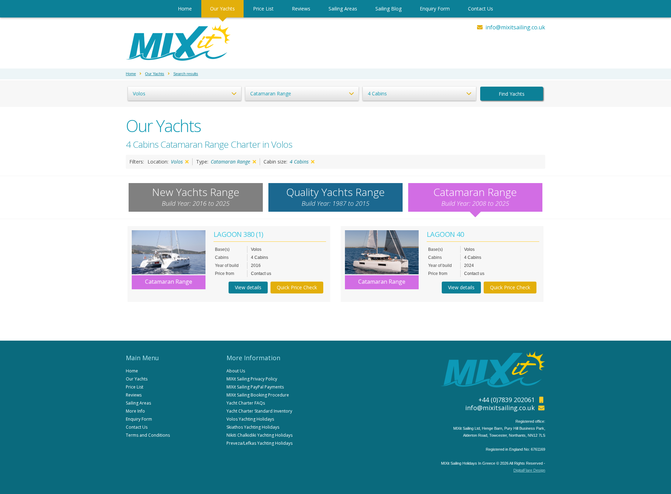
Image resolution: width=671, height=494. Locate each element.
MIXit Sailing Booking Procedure (257, 395)
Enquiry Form (435, 8)
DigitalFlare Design (529, 470)
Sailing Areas (343, 8)
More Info (135, 411)
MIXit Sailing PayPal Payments (255, 387)
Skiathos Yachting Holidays (252, 427)
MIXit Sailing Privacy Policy (251, 379)
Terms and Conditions (148, 435)
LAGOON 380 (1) (239, 234)
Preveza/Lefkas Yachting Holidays (259, 443)
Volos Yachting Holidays (250, 419)
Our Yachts (222, 8)
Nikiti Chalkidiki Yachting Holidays (259, 435)
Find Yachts (512, 93)
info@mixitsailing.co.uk (515, 27)
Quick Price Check (297, 287)
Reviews (301, 8)
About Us (235, 371)
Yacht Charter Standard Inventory (259, 411)
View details (248, 287)
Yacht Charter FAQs (245, 403)
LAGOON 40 (445, 234)
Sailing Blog (388, 8)
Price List (263, 8)
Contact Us (480, 8)
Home (185, 8)
